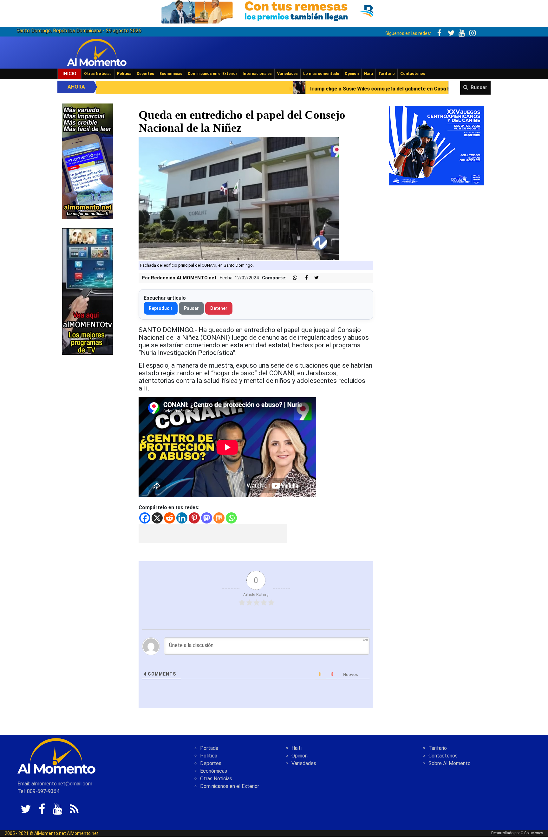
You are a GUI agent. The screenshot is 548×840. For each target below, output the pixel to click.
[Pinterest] (194, 517)
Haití (368, 73)
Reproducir (161, 308)
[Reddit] (169, 517)
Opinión (352, 73)
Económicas (171, 73)
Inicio (69, 74)
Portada (209, 748)
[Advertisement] (213, 533)
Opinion (299, 756)
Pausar (191, 308)
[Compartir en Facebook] (303, 278)
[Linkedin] (181, 517)
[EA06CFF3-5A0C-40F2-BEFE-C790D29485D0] (87, 291)
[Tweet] (314, 278)
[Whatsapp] (231, 517)
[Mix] (219, 517)
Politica (208, 756)
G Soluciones (532, 833)
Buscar (479, 87)
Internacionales (257, 73)
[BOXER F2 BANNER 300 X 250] (436, 145)
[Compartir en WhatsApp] (292, 278)
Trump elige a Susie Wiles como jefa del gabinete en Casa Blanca (302, 89)
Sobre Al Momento (449, 763)
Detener (218, 308)
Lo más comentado (321, 73)
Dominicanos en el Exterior (212, 73)
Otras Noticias (98, 73)
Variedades (287, 73)
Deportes (145, 73)
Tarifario (386, 73)
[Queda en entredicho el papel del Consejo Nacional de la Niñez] (239, 199)
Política (124, 73)
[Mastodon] (206, 517)
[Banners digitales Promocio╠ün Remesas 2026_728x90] (274, 11)
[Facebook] (144, 517)
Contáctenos (412, 73)
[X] (157, 517)
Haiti (296, 748)
